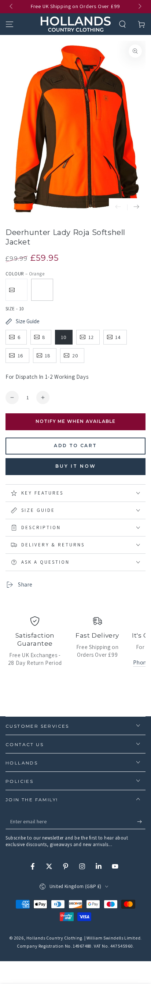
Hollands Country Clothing (54, 938)
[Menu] (9, 24)
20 (75, 355)
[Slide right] (139, 6)
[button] (122, 24)
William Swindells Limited (113, 938)
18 (48, 355)
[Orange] (42, 290)
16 (20, 355)
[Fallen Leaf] (16, 290)
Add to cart (75, 445)
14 (118, 337)
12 (91, 337)
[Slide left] (11, 6)
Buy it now (75, 466)
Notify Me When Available (76, 421)
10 (64, 337)
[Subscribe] (141, 822)
